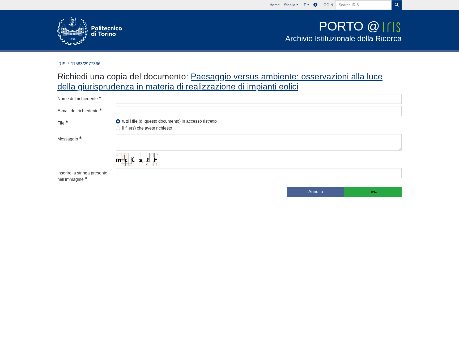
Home (275, 5)
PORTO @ (343, 31)
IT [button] (304, 5)
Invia (372, 191)
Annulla (315, 191)
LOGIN (327, 5)
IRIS (61, 64)
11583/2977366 (85, 64)
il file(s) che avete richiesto (147, 128)
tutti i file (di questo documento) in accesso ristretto (169, 121)
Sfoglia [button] (289, 5)
